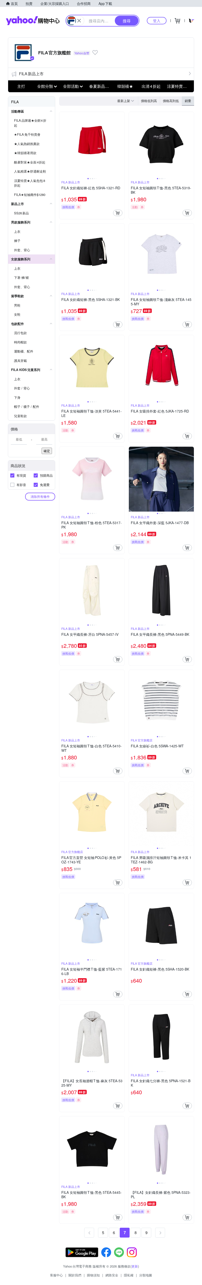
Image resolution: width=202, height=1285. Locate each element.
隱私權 (129, 1275)
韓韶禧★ (125, 86)
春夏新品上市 (100, 86)
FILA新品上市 (31, 73)
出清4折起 (151, 86)
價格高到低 (171, 100)
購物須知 (93, 1275)
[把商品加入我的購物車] (117, 213)
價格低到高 (149, 100)
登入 (156, 20)
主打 (21, 86)
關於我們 (74, 1275)
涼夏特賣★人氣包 (178, 86)
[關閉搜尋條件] (79, 21)
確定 (47, 450)
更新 (135, 1266)
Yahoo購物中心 (33, 21)
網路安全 (111, 1275)
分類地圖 (145, 1275)
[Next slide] (121, 144)
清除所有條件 (40, 496)
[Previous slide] (62, 144)
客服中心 (56, 1275)
